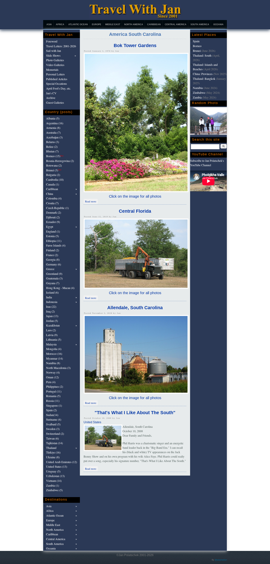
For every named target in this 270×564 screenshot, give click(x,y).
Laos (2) (51, 330)
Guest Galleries (55, 102)
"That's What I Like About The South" (135, 412)
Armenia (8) (53, 128)
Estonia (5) (52, 236)
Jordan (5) (52, 321)
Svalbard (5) (53, 424)
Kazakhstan (53, 325)
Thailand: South (202, 55)
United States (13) (56, 466)
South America (199, 24)
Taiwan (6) (52, 438)
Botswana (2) (54, 165)
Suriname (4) (53, 419)
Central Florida (135, 211)
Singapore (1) (54, 405)
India (49, 297)
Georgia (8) (53, 259)
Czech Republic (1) (57, 208)
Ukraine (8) (53, 457)
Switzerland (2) (55, 434)
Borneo (197, 46)
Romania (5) (53, 396)
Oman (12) (52, 377)
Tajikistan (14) (54, 443)
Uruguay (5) (53, 471)
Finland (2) (52, 250)
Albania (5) (52, 118)
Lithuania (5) (53, 339)
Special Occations (56, 83)
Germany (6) (53, 264)
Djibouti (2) (53, 217)
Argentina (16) (54, 123)
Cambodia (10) (55, 179)
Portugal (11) (53, 391)
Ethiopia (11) (53, 241)
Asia (49, 24)
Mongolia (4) (53, 349)
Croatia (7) (52, 203)
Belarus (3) (52, 142)
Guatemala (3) (54, 278)
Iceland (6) (52, 292)
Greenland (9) (54, 274)
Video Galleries (55, 65)
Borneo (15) (55, 156)
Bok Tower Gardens (135, 45)
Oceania (218, 24)
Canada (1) (52, 184)
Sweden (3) (53, 429)
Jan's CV (51, 93)
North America (133, 24)
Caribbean (154, 24)
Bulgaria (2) (53, 175)
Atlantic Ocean (78, 24)
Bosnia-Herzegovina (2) (60, 161)
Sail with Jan (53, 51)
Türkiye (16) (53, 452)
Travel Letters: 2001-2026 (61, 46)
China (49, 194)
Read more (91, 201)
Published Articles (56, 79)
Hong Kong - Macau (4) (60, 288)
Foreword (51, 41)
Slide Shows (53, 55)
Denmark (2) (53, 212)
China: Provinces (203, 74)
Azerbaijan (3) (54, 137)
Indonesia (51, 302)
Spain (196, 41)
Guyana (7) (52, 283)
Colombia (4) (54, 198)
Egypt (49, 227)
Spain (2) (51, 410)
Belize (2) (51, 147)
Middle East (112, 24)
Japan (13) (52, 316)
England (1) (53, 231)
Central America (175, 24)
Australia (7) (53, 132)
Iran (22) (51, 306)
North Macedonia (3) (58, 368)
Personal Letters (55, 74)
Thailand (51, 448)
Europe (96, 24)
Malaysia (51, 344)
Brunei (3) (53, 170)
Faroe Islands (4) (55, 245)
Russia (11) (52, 401)
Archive (50, 98)
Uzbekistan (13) (55, 476)
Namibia (198, 88)
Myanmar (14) (54, 358)
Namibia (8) (53, 363)
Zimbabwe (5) (54, 490)
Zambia (197, 97)
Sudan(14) (52, 415)
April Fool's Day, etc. (58, 88)
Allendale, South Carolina (135, 307)
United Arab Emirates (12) (61, 462)
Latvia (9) (51, 335)
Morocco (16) (54, 354)
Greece (50, 269)
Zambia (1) (52, 485)
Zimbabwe (199, 92)
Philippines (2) (54, 386)
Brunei (197, 51)
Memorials (52, 70)
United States (92, 422)
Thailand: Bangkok (204, 79)
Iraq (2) (50, 311)
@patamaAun (221, 560)
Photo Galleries (55, 60)
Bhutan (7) (52, 151)
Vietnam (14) (54, 481)
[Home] (135, 17)
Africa (60, 24)
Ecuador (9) (53, 222)
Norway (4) (53, 372)
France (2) (52, 255)
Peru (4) (50, 382)
